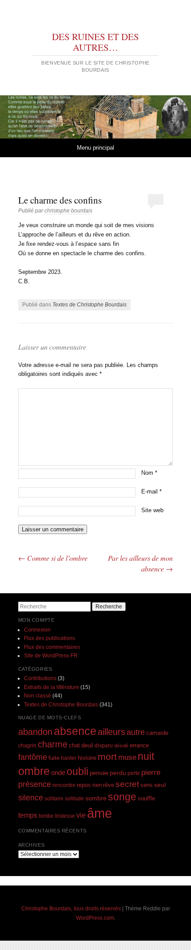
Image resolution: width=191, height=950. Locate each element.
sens (146, 785)
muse (127, 757)
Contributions (40, 678)
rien (97, 785)
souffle (146, 798)
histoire (87, 757)
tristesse (65, 816)
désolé (121, 745)
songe (122, 797)
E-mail (151, 491)
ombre (34, 771)
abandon (35, 732)
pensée (99, 773)
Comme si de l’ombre (53, 558)
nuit (146, 756)
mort (107, 756)
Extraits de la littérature (51, 687)
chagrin (27, 745)
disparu (104, 745)
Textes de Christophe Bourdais (89, 305)
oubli (77, 771)
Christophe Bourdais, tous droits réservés (71, 908)
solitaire (54, 798)
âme (99, 813)
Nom (149, 472)
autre (136, 732)
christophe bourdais (68, 211)
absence (75, 731)
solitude (74, 798)
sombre (96, 798)
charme (53, 744)
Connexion (37, 630)
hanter (68, 758)
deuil (87, 745)
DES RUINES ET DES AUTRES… (95, 41)
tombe (46, 816)
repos (84, 785)
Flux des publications (49, 638)
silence (30, 797)
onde (58, 772)
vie (81, 815)
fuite (54, 758)
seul (160, 784)
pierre (150, 772)
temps (27, 815)
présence (34, 784)
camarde (157, 733)
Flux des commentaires (52, 647)
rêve (108, 785)
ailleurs (111, 732)
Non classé (37, 696)
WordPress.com (95, 918)
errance (139, 745)
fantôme (32, 757)
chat (74, 745)
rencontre (64, 785)
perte (133, 773)
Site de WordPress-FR (51, 655)
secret (127, 784)
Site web (152, 510)
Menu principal (95, 147)
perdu (118, 772)
